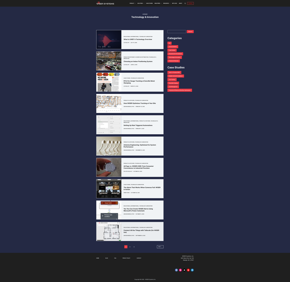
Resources (166, 3)
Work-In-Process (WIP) (174, 72)
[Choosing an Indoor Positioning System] (108, 61)
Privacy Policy (126, 258)
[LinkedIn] (192, 270)
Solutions (140, 3)
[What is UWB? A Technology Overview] (108, 39)
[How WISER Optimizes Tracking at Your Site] (108, 103)
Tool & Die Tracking (173, 83)
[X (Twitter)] (184, 270)
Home (97, 258)
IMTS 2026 (174, 3)
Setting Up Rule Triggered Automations (138, 125)
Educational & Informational (131, 36)
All (169, 43)
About (180, 3)
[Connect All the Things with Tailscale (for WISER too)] (108, 231)
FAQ (115, 258)
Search (190, 31)
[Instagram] (180, 270)
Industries (157, 3)
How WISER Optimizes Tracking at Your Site (140, 103)
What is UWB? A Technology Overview (138, 39)
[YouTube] (188, 270)
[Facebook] (176, 270)
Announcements (173, 46)
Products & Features (129, 100)
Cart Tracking (172, 79)
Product (132, 3)
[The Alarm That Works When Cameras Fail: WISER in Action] (108, 188)
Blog (106, 258)
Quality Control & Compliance (176, 76)
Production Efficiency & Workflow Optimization (136, 57)
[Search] (185, 3)
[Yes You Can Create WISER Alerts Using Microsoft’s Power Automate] (108, 210)
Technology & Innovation (145, 36)
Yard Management (173, 86)
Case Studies (149, 3)
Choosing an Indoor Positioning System (138, 61)
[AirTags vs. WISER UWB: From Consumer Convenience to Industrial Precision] (108, 167)
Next (159, 246)
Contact (190, 3)
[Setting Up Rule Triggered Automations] (108, 124)
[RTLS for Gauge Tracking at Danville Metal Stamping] (108, 82)
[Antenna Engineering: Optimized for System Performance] (108, 146)
